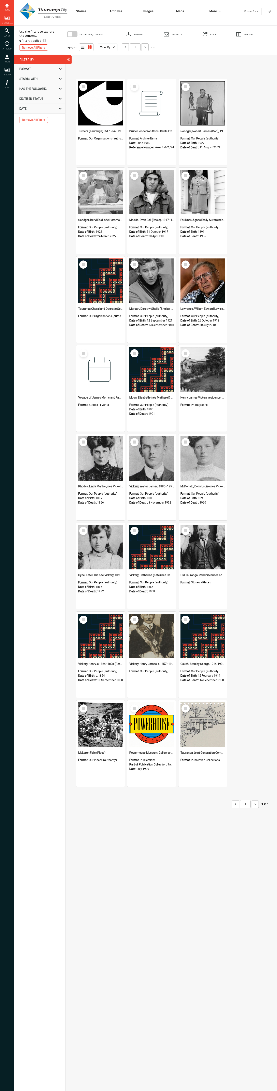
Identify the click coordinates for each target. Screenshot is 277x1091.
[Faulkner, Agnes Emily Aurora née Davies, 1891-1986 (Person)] (202, 192)
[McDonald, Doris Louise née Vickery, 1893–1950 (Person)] (202, 458)
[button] (173, 34)
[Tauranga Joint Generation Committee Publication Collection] (202, 724)
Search (7, 35)
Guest (256, 11)
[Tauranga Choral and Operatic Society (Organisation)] (100, 280)
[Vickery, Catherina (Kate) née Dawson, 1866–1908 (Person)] (151, 547)
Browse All (7, 22)
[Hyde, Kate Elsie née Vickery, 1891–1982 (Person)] (100, 547)
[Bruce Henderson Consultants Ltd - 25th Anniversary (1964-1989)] (151, 103)
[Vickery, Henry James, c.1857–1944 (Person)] (151, 636)
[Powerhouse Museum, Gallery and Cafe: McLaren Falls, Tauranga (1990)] (151, 724)
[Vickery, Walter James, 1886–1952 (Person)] (151, 458)
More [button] (7, 87)
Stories (81, 11)
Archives (116, 11)
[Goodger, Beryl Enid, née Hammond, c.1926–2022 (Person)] (100, 192)
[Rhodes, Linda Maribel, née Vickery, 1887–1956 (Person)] (100, 458)
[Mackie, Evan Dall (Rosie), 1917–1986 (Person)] (151, 192)
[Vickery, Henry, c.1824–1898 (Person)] (100, 636)
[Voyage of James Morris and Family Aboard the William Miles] (100, 369)
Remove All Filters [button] (33, 47)
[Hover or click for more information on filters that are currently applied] (44, 41)
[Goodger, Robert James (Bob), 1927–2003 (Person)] (202, 103)
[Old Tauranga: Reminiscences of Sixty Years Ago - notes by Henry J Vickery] (202, 547)
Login (7, 61)
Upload (7, 74)
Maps (180, 11)
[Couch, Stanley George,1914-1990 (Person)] (202, 636)
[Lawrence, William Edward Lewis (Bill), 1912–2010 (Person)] (202, 280)
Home (7, 10)
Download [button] (134, 34)
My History (7, 48)
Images (148, 11)
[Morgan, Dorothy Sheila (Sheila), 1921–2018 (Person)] (151, 280)
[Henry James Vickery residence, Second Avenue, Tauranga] (202, 369)
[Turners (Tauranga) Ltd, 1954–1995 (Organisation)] (100, 103)
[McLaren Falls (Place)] (100, 724)
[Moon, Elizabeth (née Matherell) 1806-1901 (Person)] (151, 369)
